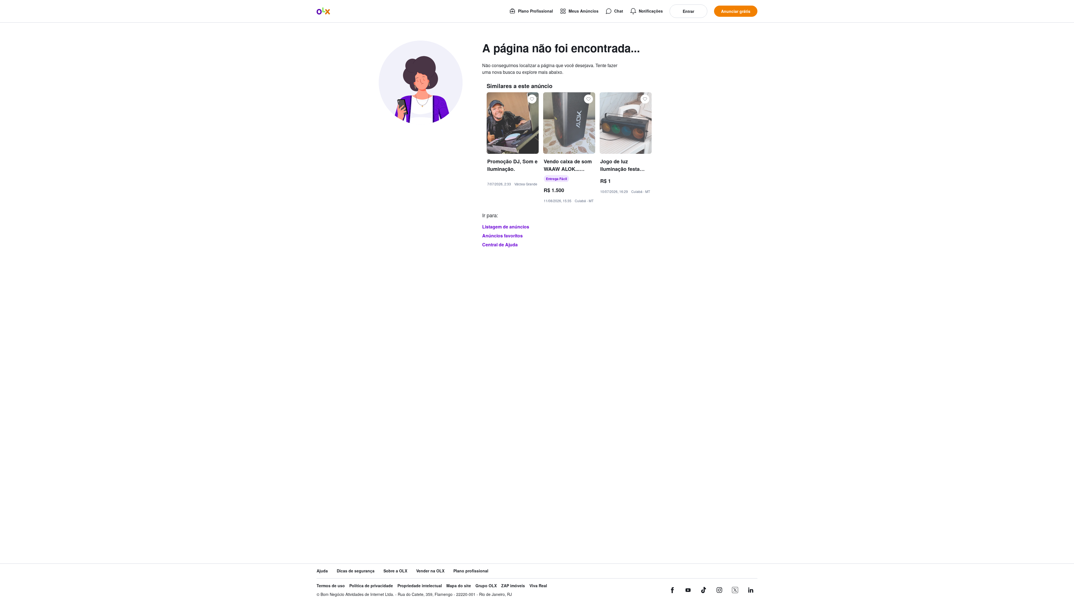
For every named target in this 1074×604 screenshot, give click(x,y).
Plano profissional (470, 571)
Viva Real (538, 585)
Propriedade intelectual (419, 585)
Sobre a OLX (395, 571)
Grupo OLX (486, 585)
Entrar (688, 11)
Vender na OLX (430, 571)
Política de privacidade (371, 585)
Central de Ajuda (500, 244)
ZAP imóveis (513, 585)
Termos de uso (331, 585)
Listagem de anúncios (505, 226)
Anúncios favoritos (502, 235)
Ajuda (322, 571)
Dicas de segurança (356, 571)
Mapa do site (458, 585)
